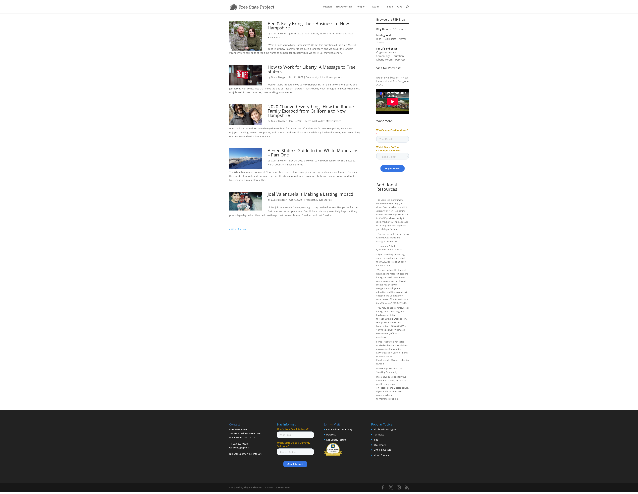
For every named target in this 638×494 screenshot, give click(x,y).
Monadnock (311, 33)
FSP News (378, 434)
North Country (276, 164)
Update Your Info (247, 453)
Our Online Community (339, 429)
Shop (390, 6)
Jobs (322, 77)
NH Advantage (344, 6)
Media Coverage (382, 449)
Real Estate (390, 38)
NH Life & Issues (346, 160)
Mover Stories (327, 33)
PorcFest (400, 59)
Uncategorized (334, 77)
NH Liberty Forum (336, 439)
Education (398, 56)
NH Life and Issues (386, 48)
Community (312, 77)
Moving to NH (384, 35)
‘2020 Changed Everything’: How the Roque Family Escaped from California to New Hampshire (311, 111)
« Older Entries (237, 229)
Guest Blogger (279, 33)
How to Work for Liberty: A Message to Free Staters (312, 69)
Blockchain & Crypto (384, 429)
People (361, 6)
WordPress (284, 487)
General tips (383, 233)
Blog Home (382, 29)
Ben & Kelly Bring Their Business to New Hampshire (308, 25)
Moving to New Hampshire (321, 160)
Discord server (401, 387)
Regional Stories (294, 164)
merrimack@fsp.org (388, 398)
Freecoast (309, 199)
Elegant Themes (253, 487)
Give (399, 6)
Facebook (384, 387)
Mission (327, 6)
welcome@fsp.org (239, 447)
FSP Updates (399, 29)
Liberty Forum (384, 59)
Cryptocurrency (385, 52)
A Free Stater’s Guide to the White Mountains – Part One (313, 152)
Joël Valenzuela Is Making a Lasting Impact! (310, 194)
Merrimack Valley (314, 121)
